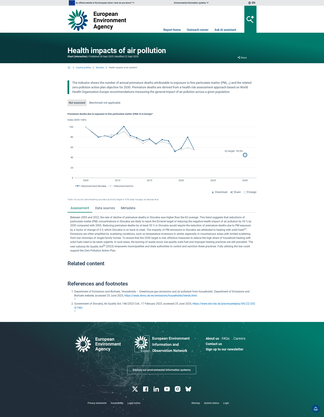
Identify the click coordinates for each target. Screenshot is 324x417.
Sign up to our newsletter (224, 349)
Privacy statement (97, 403)
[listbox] (102, 3)
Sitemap (195, 403)
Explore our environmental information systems (162, 369)
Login (226, 403)
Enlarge (251, 192)
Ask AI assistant (225, 30)
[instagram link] (178, 389)
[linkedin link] (156, 389)
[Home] (69, 68)
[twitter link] (135, 389)
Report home (172, 30)
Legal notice (134, 403)
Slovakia (100, 67)
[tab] (80, 208)
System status (211, 403)
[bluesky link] (188, 389)
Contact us (214, 344)
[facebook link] (146, 389)
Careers (239, 338)
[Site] (98, 20)
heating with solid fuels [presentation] (230, 229)
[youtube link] (167, 389)
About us (212, 338)
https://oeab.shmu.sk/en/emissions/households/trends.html (160, 295)
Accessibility (117, 403)
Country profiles (83, 67)
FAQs (226, 338)
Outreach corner (197, 30)
